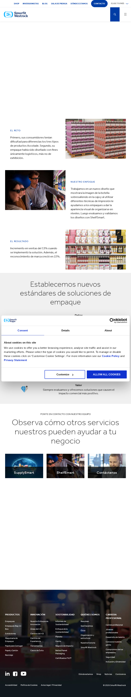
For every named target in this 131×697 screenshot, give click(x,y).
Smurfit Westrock (88, 647)
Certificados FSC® (63, 658)
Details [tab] (65, 330)
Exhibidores (10, 633)
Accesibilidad (11, 685)
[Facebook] (15, 674)
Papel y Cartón (11, 650)
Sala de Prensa (59, 3)
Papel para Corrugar (14, 646)
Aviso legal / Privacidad (51, 685)
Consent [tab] (23, 330)
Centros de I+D (37, 633)
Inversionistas (31, 3)
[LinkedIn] (7, 674)
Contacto (99, 3)
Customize (62, 374)
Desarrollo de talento (115, 637)
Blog (45, 3)
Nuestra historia (88, 643)
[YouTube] (23, 674)
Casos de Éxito (37, 650)
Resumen (85, 621)
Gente (58, 641)
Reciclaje (9, 655)
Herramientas (36, 646)
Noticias (108, 674)
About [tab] (108, 330)
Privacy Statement (15, 360)
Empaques (10, 621)
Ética (83, 630)
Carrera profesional (114, 625)
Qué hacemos (87, 626)
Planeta (58, 636)
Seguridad (110, 657)
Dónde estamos (79, 3)
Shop (16, 3)
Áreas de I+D (36, 629)
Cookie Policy (111, 356)
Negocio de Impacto (64, 646)
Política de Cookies (29, 685)
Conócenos (120, 674)
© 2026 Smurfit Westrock (114, 685)
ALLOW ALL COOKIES (106, 374)
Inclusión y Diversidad (116, 662)
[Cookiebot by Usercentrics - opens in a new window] (112, 320)
